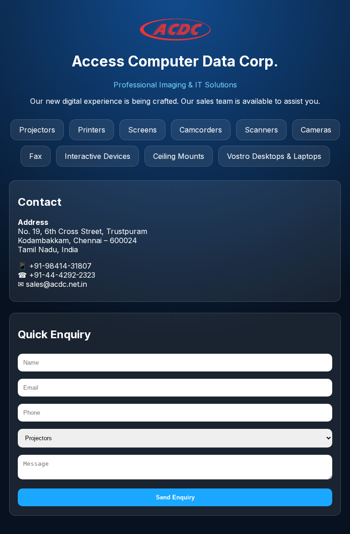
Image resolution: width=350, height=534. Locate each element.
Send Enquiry (175, 497)
